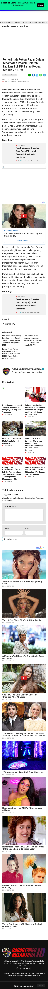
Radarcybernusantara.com (14, 89)
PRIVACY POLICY (33, 976)
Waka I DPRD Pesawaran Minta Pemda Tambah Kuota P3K (11, 441)
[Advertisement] (24, 44)
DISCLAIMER (40, 973)
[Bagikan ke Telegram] (44, 75)
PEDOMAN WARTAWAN (17, 976)
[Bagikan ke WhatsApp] (40, 75)
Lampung (14, 26)
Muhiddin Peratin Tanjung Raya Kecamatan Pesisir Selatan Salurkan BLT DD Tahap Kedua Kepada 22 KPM (11, 340)
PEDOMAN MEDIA (27, 973)
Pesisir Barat (25, 26)
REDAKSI (5, 973)
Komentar (10, 506)
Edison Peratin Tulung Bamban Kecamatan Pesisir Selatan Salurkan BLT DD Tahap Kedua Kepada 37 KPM (11, 353)
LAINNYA (40, 985)
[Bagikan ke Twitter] (37, 75)
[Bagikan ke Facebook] (33, 75)
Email (27, 528)
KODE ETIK (14, 973)
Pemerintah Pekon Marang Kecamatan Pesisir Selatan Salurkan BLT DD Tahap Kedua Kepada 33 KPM (33, 340)
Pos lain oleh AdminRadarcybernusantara (27, 372)
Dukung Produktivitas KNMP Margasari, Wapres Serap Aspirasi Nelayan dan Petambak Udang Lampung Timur (35, 409)
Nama (7, 528)
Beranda (5, 26)
